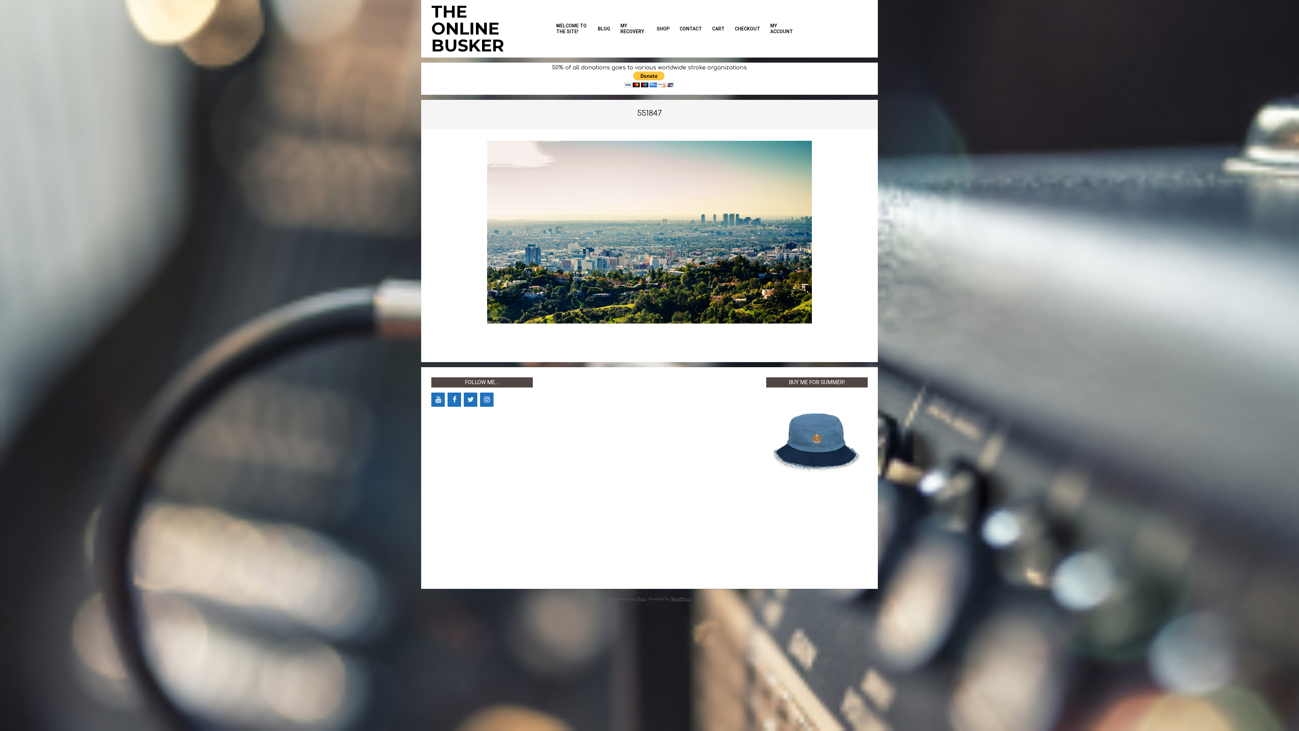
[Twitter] (470, 400)
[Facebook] (454, 400)
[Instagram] (487, 400)
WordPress (680, 599)
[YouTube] (438, 400)
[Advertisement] (593, 478)
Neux (641, 599)
